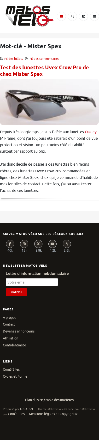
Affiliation (10, 338)
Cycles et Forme (15, 377)
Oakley (91, 132)
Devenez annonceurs (19, 331)
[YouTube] (52, 244)
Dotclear (26, 409)
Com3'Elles (11, 370)
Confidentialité (14, 345)
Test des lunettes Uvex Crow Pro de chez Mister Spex (44, 71)
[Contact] (61, 16)
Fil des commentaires (44, 59)
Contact (9, 324)
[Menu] (94, 16)
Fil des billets (13, 59)
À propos (9, 318)
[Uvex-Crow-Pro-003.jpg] (49, 103)
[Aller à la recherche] (72, 16)
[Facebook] (10, 244)
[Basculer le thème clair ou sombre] (83, 16)
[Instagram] (24, 244)
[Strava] (67, 244)
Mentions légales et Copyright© (53, 414)
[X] (38, 244)
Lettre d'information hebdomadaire (37, 274)
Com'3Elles (16, 414)
